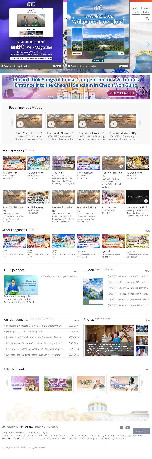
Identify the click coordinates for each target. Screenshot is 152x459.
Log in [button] (136, 12)
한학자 (3, 441)
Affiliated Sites (142, 431)
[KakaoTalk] (121, 428)
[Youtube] (127, 428)
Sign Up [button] (145, 12)
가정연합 (9, 441)
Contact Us (52, 426)
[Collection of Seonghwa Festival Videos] (124, 376)
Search (147, 18)
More (147, 230)
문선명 (5, 441)
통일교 (7, 441)
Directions (40, 426)
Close (123, 66)
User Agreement (10, 426)
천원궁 (12, 441)
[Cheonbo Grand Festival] (25, 376)
